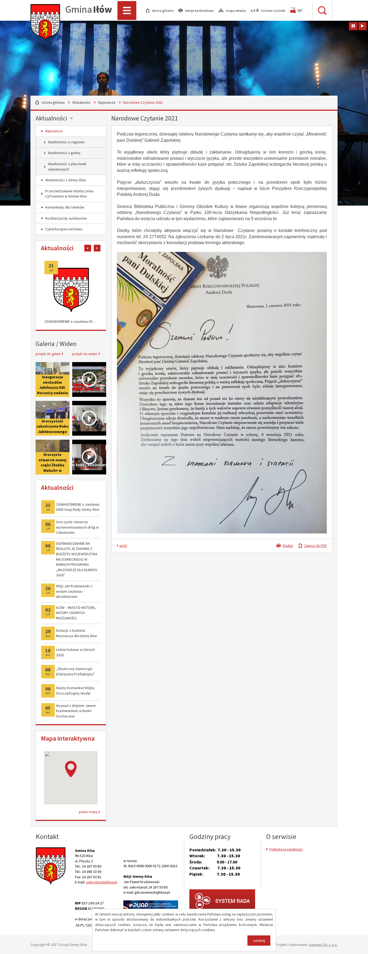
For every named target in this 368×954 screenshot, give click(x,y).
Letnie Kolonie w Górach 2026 (75, 652)
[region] (70, 777)
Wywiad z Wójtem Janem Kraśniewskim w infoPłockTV (89, 457)
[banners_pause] (353, 26)
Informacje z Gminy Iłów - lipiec (89, 379)
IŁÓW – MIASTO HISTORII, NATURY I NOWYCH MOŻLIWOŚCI (76, 612)
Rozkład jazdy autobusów (66, 218)
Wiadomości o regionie (66, 142)
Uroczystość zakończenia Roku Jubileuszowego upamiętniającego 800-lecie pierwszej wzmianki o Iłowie (53, 418)
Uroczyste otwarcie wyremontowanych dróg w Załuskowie (77, 527)
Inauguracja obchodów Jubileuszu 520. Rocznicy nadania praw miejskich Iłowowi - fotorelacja (52, 392)
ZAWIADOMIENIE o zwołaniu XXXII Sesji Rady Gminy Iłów (70, 321)
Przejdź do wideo (84, 354)
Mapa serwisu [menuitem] (236, 10)
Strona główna (53, 102)
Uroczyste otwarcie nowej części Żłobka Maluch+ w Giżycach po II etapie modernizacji (52, 470)
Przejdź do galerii (48, 354)
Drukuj (288, 545)
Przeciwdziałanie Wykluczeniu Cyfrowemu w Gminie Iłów (69, 194)
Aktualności (81, 102)
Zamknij (259, 940)
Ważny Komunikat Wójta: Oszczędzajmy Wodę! (75, 690)
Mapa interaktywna (68, 738)
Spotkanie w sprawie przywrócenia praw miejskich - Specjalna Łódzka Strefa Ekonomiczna (89, 418)
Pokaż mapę (88, 812)
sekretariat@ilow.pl (101, 882)
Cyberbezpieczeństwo (63, 229)
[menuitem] (296, 10)
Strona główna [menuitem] (163, 10)
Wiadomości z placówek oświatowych (67, 166)
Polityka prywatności (286, 849)
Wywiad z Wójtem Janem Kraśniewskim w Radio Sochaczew (76, 711)
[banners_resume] (362, 26)
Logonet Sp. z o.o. (323, 944)
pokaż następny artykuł (97, 248)
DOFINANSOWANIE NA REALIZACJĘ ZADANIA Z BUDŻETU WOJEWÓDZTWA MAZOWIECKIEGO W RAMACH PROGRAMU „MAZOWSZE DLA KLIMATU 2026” (77, 559)
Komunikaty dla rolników (64, 207)
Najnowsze (107, 102)
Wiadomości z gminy (64, 152)
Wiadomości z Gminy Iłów (65, 180)
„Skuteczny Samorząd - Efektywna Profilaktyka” (75, 671)
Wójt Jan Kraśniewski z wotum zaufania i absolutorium (74, 591)
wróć (123, 545)
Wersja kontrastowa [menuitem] (199, 10)
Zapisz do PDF (315, 545)
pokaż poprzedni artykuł (87, 248)
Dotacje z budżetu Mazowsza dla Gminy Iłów (76, 633)
